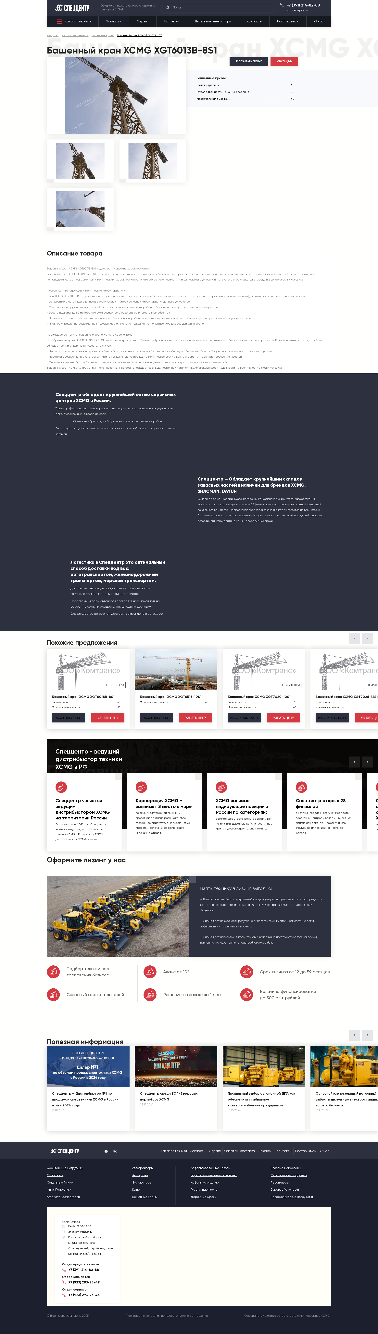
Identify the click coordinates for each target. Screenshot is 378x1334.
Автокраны (140, 1175)
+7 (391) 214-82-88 (303, 5)
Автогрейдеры (142, 1168)
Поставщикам (287, 21)
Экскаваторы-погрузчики (289, 1175)
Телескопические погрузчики (292, 1197)
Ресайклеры (280, 1182)
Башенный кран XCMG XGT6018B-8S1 (83, 697)
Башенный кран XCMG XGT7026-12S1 (347, 697)
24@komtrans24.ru (80, 1231)
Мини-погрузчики (59, 1189)
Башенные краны (144, 1197)
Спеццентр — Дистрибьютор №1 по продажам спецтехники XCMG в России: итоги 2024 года (86, 1099)
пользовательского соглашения (184, 1315)
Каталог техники (78, 21)
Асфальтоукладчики (205, 1182)
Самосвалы (55, 1175)
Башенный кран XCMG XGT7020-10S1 (259, 697)
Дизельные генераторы (213, 21)
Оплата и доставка (239, 1151)
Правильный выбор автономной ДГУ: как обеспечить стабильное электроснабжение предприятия (261, 1099)
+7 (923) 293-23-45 (84, 1295)
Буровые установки (285, 1189)
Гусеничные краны (204, 1189)
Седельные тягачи (60, 1182)
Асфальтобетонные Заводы (210, 1168)
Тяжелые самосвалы (286, 1168)
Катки (136, 1189)
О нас (318, 21)
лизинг (69, 717)
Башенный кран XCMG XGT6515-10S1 (170, 697)
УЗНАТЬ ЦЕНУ (284, 61)
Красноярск (295, 10)
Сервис (143, 21)
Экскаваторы (142, 1182)
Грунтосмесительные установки (214, 1175)
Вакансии (171, 21)
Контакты (254, 21)
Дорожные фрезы (203, 1197)
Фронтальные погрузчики (65, 1168)
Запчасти (113, 21)
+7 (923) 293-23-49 (84, 1282)
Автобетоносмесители (63, 1197)
